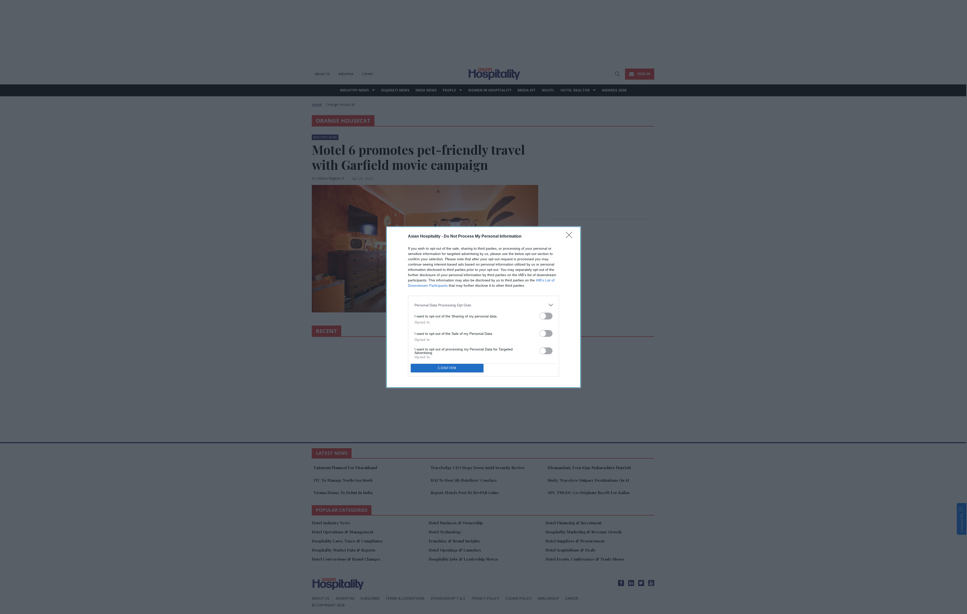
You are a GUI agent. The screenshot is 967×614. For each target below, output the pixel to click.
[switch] (545, 316)
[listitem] (483, 305)
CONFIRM (447, 368)
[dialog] (483, 307)
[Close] (570, 236)
